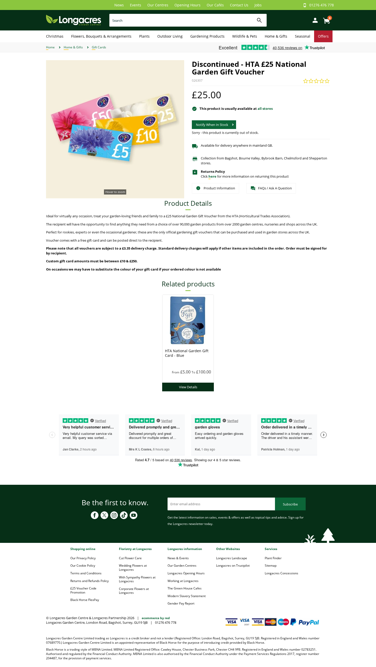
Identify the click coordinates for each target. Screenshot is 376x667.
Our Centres (157, 5)
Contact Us (239, 5)
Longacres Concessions (281, 573)
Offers (323, 36)
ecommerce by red (156, 618)
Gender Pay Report (181, 603)
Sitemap (271, 565)
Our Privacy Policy (83, 558)
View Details (188, 387)
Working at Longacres (183, 581)
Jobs (258, 5)
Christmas (54, 36)
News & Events (178, 558)
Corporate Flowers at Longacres (134, 591)
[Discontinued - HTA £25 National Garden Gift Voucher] (115, 129)
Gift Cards (99, 47)
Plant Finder (273, 558)
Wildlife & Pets (244, 36)
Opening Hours (187, 5)
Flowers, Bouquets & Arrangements (101, 36)
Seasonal (302, 36)
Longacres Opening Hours (186, 573)
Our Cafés (215, 5)
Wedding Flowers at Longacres (133, 567)
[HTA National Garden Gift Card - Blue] (188, 320)
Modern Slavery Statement (187, 596)
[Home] (73, 20)
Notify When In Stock (212, 124)
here (212, 176)
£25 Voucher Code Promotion (83, 590)
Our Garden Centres (182, 565)
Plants (144, 36)
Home (50, 47)
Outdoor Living (170, 36)
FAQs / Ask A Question (275, 188)
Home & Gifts (276, 36)
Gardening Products (207, 36)
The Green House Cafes (185, 588)
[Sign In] (314, 20)
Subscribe (290, 504)
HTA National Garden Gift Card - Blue (186, 353)
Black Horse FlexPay (84, 600)
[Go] (259, 20)
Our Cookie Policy (82, 565)
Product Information (219, 188)
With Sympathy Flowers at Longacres (137, 579)
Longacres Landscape (231, 558)
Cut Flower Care (130, 558)
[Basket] (325, 19)
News (119, 5)
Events (135, 5)
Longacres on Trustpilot (233, 565)
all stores (265, 108)
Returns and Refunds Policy (89, 581)
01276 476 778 (321, 5)
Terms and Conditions (86, 573)
